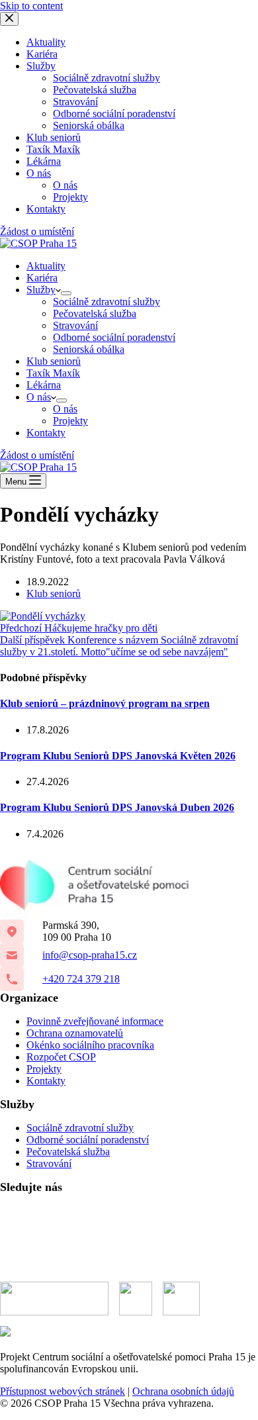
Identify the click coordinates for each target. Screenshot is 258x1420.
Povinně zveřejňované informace (94, 1021)
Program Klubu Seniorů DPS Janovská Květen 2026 (118, 755)
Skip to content (31, 5)
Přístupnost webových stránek (62, 1391)
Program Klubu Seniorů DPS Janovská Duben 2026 (117, 807)
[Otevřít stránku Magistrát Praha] (181, 1298)
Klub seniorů (53, 361)
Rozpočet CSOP (61, 1057)
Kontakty (45, 432)
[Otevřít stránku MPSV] (135, 1298)
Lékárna (43, 385)
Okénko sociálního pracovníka (90, 1045)
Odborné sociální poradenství (114, 337)
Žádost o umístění (37, 455)
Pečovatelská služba (94, 313)
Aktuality (45, 265)
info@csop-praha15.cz (89, 955)
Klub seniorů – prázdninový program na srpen (105, 703)
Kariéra (42, 277)
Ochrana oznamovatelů (74, 1033)
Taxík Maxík (53, 373)
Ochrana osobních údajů (183, 1391)
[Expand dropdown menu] (66, 293)
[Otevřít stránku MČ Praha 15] (54, 1298)
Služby (41, 289)
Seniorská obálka (88, 349)
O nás (38, 396)
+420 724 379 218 (81, 978)
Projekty (70, 420)
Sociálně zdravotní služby (106, 301)
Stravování (75, 325)
